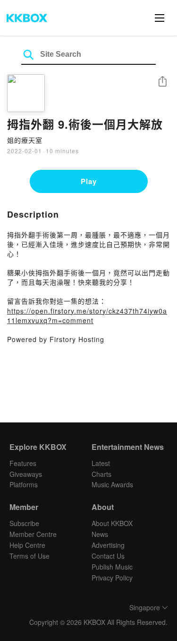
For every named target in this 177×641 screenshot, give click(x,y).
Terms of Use (29, 556)
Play (89, 181)
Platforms (23, 484)
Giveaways (25, 474)
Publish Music (112, 566)
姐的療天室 (24, 140)
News (100, 534)
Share (162, 82)
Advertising (108, 545)
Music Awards (112, 484)
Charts (101, 474)
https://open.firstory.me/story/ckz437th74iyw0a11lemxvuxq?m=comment (87, 315)
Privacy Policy (112, 577)
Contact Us (108, 556)
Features (22, 463)
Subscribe (24, 523)
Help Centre (27, 545)
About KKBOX (112, 523)
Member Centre (33, 534)
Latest (101, 463)
